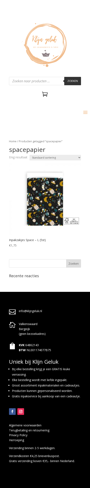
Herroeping (16, 440)
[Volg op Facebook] (12, 411)
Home (13, 141)
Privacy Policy (18, 435)
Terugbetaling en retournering (29, 430)
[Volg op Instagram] (20, 411)
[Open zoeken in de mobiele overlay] (45, 81)
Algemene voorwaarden (25, 425)
